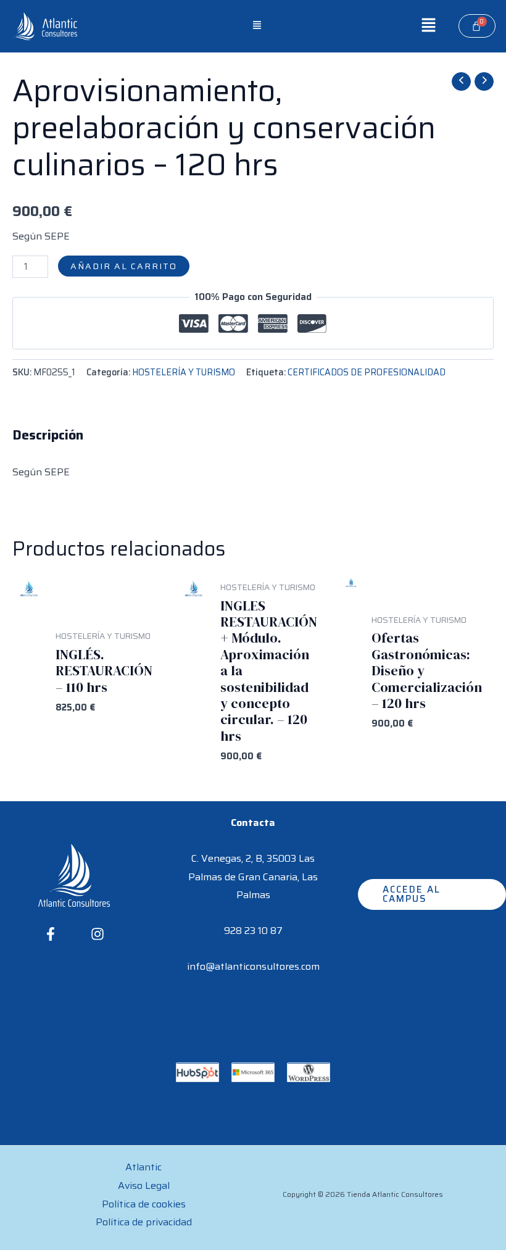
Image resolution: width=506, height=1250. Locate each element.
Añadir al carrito (123, 266)
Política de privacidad (144, 1222)
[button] (257, 26)
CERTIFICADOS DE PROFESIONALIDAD (367, 372)
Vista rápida (28, 748)
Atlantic (143, 1167)
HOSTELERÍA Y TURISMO (183, 372)
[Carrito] (477, 26)
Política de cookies (144, 1204)
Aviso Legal (144, 1185)
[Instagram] (97, 934)
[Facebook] (50, 934)
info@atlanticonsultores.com (253, 966)
